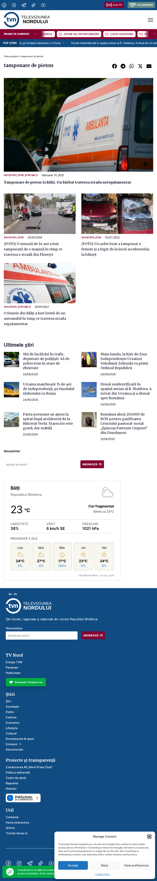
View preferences (136, 865)
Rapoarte (12, 783)
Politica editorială (18, 772)
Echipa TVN (14, 662)
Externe (11, 717)
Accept (73, 865)
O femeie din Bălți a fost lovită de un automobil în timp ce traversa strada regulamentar (35, 318)
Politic (10, 712)
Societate (10, 175)
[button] (149, 836)
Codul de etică (16, 778)
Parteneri (12, 667)
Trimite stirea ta (17, 833)
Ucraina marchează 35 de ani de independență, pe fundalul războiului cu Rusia (48, 389)
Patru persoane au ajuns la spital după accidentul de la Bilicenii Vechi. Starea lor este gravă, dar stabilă (48, 421)
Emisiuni (11, 744)
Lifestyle (12, 728)
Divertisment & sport (20, 739)
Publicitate (13, 673)
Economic (13, 722)
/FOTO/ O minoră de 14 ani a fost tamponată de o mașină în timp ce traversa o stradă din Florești (33, 249)
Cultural (11, 733)
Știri (21, 175)
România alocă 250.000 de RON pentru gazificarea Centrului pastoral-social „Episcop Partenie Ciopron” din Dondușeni (124, 423)
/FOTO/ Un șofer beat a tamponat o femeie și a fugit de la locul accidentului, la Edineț (115, 249)
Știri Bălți (31, 175)
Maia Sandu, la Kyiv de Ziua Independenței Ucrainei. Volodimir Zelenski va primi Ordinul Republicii (124, 361)
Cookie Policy (102, 874)
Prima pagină (11, 56)
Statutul (11, 788)
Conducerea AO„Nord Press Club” (29, 767)
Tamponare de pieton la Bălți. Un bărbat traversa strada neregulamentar (67, 182)
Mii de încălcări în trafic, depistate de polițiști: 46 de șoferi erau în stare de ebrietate (46, 361)
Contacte (12, 817)
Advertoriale (14, 749)
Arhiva (10, 828)
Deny (104, 865)
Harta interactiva (17, 822)
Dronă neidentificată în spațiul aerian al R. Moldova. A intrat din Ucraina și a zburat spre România (126, 391)
